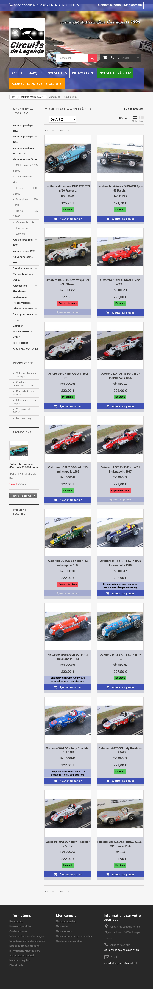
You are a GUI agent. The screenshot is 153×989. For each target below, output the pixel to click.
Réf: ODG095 (120, 571)
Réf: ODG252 (67, 290)
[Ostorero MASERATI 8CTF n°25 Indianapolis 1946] (120, 532)
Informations (83, 73)
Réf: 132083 (120, 196)
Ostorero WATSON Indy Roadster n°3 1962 (120, 750)
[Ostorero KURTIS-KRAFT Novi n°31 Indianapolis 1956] (68, 345)
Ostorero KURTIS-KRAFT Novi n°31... (68, 375)
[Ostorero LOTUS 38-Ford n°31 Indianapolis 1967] (120, 439)
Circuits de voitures (24, 268)
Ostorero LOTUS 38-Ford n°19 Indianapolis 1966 (68, 469)
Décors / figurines (23, 308)
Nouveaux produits (20, 926)
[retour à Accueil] (13, 97)
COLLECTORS (21, 343)
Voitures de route (24, 222)
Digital (16, 280)
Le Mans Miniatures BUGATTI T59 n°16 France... (68, 188)
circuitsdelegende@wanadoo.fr (121, 963)
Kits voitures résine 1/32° (24, 242)
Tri (45, 119)
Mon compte (133, 5)
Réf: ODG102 (120, 383)
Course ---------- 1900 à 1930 (25, 191)
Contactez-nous (109, 5)
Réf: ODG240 (67, 758)
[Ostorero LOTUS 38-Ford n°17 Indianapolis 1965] (120, 345)
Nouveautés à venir (115, 73)
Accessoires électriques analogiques (20, 291)
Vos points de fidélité (21, 955)
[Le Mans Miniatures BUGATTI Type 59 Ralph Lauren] (120, 158)
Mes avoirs (62, 926)
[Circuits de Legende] (29, 37)
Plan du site (16, 965)
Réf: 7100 (120, 851)
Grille (134, 121)
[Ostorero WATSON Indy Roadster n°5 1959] (68, 813)
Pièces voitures (22, 302)
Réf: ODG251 (67, 383)
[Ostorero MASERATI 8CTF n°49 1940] (120, 626)
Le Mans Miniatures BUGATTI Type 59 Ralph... (120, 188)
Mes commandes (66, 921)
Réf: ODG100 (67, 571)
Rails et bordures (23, 274)
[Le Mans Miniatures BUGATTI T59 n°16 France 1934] (68, 158)
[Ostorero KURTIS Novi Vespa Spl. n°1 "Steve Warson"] (68, 251)
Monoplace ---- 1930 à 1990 (25, 202)
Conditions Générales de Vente (27, 941)
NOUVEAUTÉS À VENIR (22, 334)
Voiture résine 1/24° (24, 251)
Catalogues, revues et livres (25, 317)
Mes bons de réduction (69, 941)
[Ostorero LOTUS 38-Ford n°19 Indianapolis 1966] (68, 439)
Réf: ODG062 (120, 664)
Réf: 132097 (67, 196)
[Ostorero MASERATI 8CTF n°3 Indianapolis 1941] (68, 626)
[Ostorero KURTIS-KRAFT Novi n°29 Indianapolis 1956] (120, 251)
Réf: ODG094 (67, 664)
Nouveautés (57, 73)
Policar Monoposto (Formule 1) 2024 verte (23, 465)
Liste (141, 121)
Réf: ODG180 (120, 758)
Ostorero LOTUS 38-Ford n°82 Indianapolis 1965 (68, 563)
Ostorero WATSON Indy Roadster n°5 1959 (68, 844)
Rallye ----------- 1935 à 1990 (25, 213)
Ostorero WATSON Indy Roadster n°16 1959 (68, 750)
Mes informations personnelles (74, 936)
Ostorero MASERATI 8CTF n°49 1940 (120, 656)
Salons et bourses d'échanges (26, 936)
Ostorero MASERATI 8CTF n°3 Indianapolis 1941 (68, 656)
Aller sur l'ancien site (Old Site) (37, 84)
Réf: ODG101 (67, 477)
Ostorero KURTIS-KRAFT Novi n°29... (120, 282)
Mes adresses (64, 931)
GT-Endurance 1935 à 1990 (25, 168)
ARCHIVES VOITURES (26, 348)
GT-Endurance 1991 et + (25, 179)
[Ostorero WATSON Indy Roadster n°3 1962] (120, 720)
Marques (35, 73)
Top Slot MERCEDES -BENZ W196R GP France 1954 (120, 844)
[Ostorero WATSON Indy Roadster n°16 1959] (68, 720)
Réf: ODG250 (120, 290)
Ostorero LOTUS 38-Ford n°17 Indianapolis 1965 (120, 375)
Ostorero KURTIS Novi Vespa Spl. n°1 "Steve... (68, 282)
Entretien (18, 325)
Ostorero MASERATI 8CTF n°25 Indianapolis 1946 (120, 563)
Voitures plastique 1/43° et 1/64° (23, 151)
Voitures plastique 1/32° (23, 128)
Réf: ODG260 (67, 851)
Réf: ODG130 (120, 477)
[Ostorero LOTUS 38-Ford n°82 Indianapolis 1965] (68, 532)
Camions (20, 234)
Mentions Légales (25, 418)
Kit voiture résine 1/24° (23, 260)
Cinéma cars (22, 228)
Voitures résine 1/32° (25, 159)
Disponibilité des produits (24, 945)
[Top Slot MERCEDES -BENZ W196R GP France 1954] (120, 813)
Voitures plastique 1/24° (23, 139)
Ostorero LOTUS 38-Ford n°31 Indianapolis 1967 (120, 469)
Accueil (17, 73)
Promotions (22, 432)
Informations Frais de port (24, 950)
